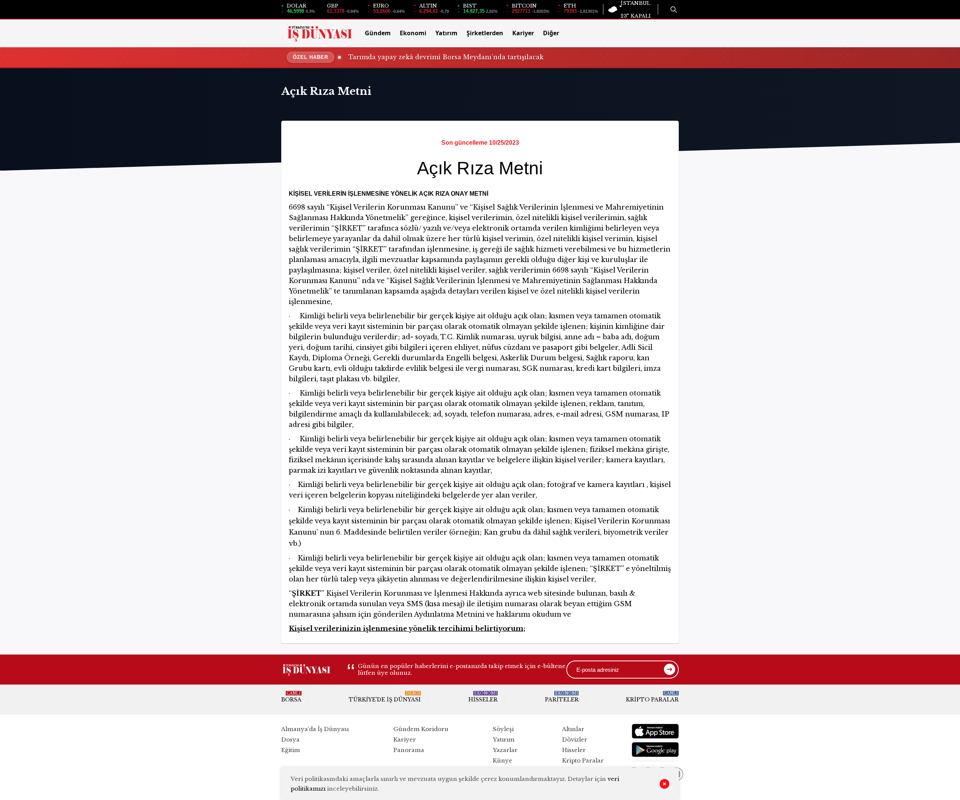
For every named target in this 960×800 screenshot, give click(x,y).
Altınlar (573, 729)
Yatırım (446, 33)
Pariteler (562, 697)
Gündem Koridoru (420, 729)
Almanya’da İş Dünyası (315, 729)
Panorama (408, 750)
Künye (502, 760)
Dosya (290, 739)
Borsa (291, 697)
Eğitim (290, 750)
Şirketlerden (484, 33)
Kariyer (523, 33)
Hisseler (483, 697)
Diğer (551, 33)
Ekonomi (413, 33)
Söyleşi (503, 729)
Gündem (378, 33)
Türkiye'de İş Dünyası (385, 697)
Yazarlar (505, 750)
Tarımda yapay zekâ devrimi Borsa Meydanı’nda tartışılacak (445, 57)
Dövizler (574, 739)
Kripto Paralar (652, 697)
